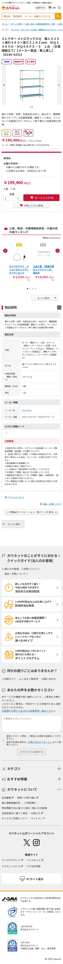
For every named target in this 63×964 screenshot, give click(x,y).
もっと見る (43, 298)
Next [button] (57, 251)
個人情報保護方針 (11, 802)
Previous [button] (5, 251)
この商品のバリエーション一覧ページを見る (30, 512)
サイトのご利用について (15, 818)
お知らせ (35, 813)
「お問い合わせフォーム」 (39, 742)
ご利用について (29, 568)
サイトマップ (38, 818)
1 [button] (27, 288)
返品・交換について (52, 503)
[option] (20, 261)
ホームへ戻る (14, 524)
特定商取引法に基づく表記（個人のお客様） (25, 808)
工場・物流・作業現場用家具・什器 (40, 24)
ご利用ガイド (9, 679)
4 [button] (35, 288)
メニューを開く (59, 8)
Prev (4, 85)
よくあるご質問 (27, 679)
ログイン (40, 7)
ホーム (5, 24)
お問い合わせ (49, 679)
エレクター (15, 29)
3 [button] (33, 288)
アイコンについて (16, 497)
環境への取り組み (26, 797)
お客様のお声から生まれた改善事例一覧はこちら (27, 710)
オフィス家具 (16, 24)
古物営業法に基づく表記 (15, 813)
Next (59, 85)
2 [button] (30, 288)
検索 (58, 16)
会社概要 (6, 797)
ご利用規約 (30, 802)
